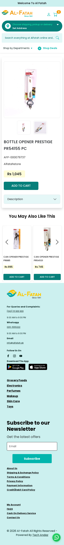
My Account (14, 504)
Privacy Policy (15, 481)
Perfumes (13, 391)
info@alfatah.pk (15, 342)
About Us (12, 468)
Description (15, 199)
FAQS (10, 508)
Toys (10, 406)
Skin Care (13, 401)
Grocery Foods (17, 380)
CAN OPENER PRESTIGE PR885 (16, 258)
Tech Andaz (40, 535)
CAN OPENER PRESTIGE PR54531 (46, 258)
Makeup (12, 396)
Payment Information (19, 485)
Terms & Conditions (18, 476)
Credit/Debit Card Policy (21, 489)
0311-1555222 (13, 327)
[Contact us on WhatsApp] (56, 537)
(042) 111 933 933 (15, 311)
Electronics (14, 385)
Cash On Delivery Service (21, 513)
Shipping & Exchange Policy (23, 472)
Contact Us (13, 517)
